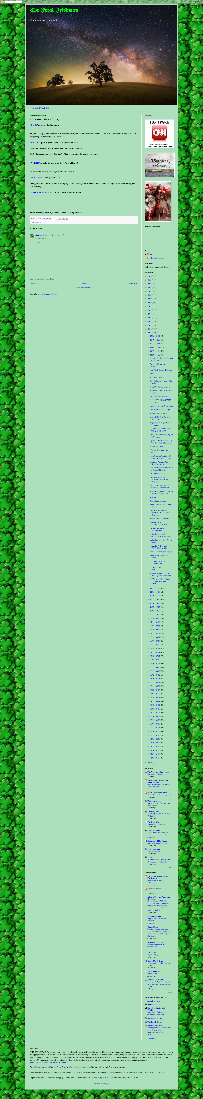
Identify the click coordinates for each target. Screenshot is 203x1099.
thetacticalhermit (154, 916)
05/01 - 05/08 (155, 693)
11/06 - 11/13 (155, 592)
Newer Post (34, 283)
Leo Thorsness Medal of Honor (158, 891)
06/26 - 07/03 (155, 663)
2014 (150, 321)
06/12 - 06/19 (155, 671)
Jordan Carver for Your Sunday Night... (161, 541)
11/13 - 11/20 (155, 588)
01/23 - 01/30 (155, 746)
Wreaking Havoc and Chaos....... (157, 365)
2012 (150, 329)
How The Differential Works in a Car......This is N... (161, 468)
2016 (150, 314)
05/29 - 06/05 (155, 678)
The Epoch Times (154, 1022)
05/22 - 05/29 (155, 682)
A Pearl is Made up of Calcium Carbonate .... (161, 359)
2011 (150, 332)
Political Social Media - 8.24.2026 (155, 881)
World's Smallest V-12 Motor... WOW (161, 505)
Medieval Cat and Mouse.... (160, 396)
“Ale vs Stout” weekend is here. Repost (159, 964)
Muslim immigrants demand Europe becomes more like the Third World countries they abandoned (158, 932)
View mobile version (84, 287)
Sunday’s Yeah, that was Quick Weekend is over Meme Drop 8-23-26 (159, 984)
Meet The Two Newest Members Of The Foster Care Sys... (159, 512)
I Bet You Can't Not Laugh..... (161, 409)
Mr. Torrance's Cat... (157, 473)
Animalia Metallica (154, 851)
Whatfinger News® (155, 1025)
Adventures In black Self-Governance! (156, 945)
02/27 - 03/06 (155, 727)
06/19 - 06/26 (155, 667)
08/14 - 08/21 (155, 637)
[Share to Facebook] (64, 219)
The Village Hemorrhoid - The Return (157, 877)
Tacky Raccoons (153, 849)
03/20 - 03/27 (155, 716)
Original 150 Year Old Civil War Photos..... (160, 418)
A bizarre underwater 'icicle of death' (161, 391)
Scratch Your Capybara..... (159, 413)
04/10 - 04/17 (155, 705)
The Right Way (153, 822)
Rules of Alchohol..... (158, 501)
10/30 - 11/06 (155, 595)
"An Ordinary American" (41, 192)
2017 (150, 310)
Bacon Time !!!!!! (154, 971)
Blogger (106, 1083)
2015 (150, 317)
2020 (150, 298)
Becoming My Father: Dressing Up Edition (158, 814)
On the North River (155, 961)
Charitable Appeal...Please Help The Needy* (159, 463)
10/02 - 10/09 (155, 610)
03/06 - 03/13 (155, 724)
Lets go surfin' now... (155, 774)
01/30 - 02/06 (155, 742)
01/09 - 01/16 (155, 754)
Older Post (133, 283)
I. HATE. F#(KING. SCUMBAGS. (157, 529)
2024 (150, 283)
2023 (150, 287)
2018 (150, 306)
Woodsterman (153, 801)
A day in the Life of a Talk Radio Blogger (157, 781)
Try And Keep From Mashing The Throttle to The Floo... (161, 441)
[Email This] (57, 219)
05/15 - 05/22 (155, 686)
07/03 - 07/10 (155, 659)
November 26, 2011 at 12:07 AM (55, 235)
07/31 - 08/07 (155, 644)
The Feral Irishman (54, 10)
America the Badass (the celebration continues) (156, 1013)
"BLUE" (34, 124)
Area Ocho (151, 952)
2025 (150, 280)
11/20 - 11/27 (155, 355)
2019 (150, 302)
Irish (151, 254)
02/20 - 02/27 (155, 731)
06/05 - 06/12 (155, 675)
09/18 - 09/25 (155, 618)
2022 (150, 291)
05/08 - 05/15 (155, 690)
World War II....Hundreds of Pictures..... (160, 556)
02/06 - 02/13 (155, 739)
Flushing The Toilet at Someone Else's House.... (160, 523)
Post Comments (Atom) (48, 294)
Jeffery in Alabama (157, 258)
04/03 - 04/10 (155, 709)
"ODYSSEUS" (36, 177)
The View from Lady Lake (158, 772)
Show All (170, 867)
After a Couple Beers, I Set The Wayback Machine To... (161, 492)
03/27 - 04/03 (155, 712)
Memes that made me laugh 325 (159, 795)
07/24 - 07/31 (155, 648)
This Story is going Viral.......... (161, 406)
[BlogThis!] (60, 219)
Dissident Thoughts (155, 942)
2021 (150, 295)
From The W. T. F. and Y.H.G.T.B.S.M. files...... (160, 547)
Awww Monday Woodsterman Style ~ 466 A (158, 804)
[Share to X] (62, 219)
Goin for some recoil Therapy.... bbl (157, 562)
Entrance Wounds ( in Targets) (161, 551)
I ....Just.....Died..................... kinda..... (160, 568)
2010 (150, 762)
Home (84, 283)
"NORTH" (35, 162)
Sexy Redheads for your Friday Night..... (161, 382)
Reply (37, 242)
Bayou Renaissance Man (157, 792)
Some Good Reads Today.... (160, 387)
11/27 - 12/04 (155, 351)
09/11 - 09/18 (155, 622)
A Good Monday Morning (157, 843)
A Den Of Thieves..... (158, 377)
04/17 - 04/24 (155, 701)
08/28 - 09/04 (155, 629)
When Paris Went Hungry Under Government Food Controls (159, 860)
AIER (149, 857)
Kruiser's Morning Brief (156, 824)
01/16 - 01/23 (155, 750)
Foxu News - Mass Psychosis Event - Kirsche (158, 785)
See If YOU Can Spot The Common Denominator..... (160, 486)
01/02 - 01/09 (155, 757)
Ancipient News (153, 1000)
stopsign (38, 235)
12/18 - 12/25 (155, 340)
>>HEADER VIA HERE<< (40, 108)
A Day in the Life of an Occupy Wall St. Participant (161, 535)
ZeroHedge (151, 1038)
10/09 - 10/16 (155, 607)
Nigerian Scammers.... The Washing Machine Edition (160, 574)
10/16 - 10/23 (155, 603)
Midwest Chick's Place (156, 979)
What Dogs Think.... (157, 446)
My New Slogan (153, 955)
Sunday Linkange (153, 973)
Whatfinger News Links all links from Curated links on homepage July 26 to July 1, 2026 (159, 1031)
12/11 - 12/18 (155, 343)
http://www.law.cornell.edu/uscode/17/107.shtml (48, 1062)
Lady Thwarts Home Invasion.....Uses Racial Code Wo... (159, 479)
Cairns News (152, 927)
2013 (150, 325)
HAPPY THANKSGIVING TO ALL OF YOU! (160, 429)
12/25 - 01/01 (155, 336)
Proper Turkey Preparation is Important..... (160, 423)
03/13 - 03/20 (155, 720)
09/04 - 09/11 (155, 625)
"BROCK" (35, 142)
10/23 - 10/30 (155, 599)
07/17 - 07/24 (155, 652)
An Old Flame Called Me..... (160, 518)
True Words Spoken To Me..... (161, 370)
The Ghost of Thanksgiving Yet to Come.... (161, 435)
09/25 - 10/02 (155, 614)
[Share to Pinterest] (66, 219)
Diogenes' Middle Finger (157, 841)
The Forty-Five (153, 811)
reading (38, 222)
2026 (150, 276)
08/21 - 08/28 (155, 633)
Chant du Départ (154, 888)
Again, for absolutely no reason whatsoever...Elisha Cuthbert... (158, 833)
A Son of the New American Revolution (158, 898)
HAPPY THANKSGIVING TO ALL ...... (160, 401)
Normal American (154, 1018)
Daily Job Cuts (153, 1004)
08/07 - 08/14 (155, 641)
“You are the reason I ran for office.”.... (160, 451)
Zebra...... (153, 373)
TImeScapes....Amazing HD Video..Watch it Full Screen (161, 457)
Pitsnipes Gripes (153, 830)
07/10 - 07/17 (155, 656)
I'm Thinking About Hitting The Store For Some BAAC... (160, 581)
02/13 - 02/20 (155, 735)
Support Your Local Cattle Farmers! (156, 919)
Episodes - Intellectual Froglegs (156, 1009)
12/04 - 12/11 (155, 347)
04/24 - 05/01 (155, 697)
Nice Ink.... (154, 497)
